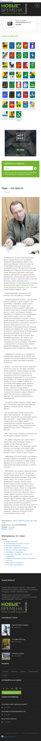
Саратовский (12, 60)
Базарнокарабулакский (32, 109)
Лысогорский (32, 79)
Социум (5, 675)
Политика (6, 671)
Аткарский (5, 119)
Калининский (25, 89)
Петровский (25, 69)
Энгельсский (5, 50)
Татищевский (32, 50)
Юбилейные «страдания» (15, 552)
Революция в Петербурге (14, 562)
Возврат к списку (7, 529)
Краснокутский (12, 89)
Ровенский (5, 69)
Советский (5, 60)
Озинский (5, 79)
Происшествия (33, 671)
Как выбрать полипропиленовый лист (14, 711)
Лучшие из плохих (18, 653)
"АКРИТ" (15, 733)
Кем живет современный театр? (17, 548)
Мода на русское (11, 541)
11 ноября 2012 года (18, 639)
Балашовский (19, 109)
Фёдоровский (19, 50)
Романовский (32, 60)
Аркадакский (12, 119)
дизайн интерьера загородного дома (16, 287)
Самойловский (19, 60)
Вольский (5, 109)
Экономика (14, 671)
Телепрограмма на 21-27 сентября (23, 23)
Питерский (19, 69)
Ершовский (5, 99)
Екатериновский (12, 99)
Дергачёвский (25, 99)
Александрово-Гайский (19, 119)
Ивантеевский (32, 89)
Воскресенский (32, 99)
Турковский (25, 50)
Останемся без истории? (14, 565)
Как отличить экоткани (9, 719)
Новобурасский (19, 79)
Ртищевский (25, 60)
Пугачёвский (12, 69)
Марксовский (25, 79)
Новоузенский (12, 79)
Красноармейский (19, 89)
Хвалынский (12, 50)
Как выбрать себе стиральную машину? (14, 704)
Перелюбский (32, 69)
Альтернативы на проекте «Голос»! (18, 543)
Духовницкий (19, 99)
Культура (12, 527)
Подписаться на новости (11, 692)
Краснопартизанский (5, 89)
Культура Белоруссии (13, 546)
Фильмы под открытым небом (16, 550)
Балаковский (25, 109)
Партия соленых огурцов (20, 625)
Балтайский (12, 109)
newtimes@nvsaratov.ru (32, 733)
